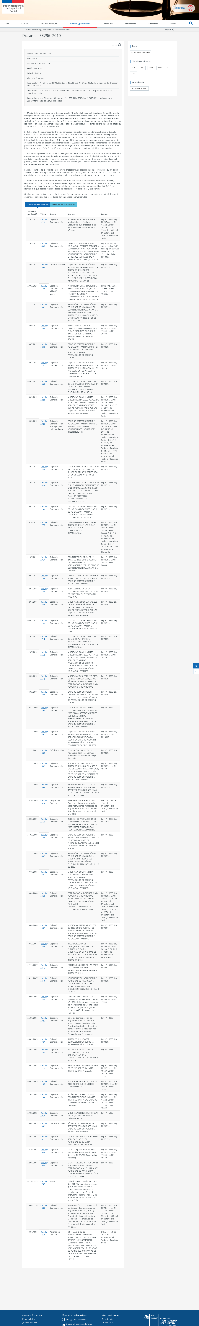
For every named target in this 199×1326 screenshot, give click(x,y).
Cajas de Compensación (140, 52)
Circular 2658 (44, 653)
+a (197, 666)
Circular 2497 (44, 854)
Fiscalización (108, 24)
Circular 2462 (44, 926)
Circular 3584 (44, 287)
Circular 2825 (44, 468)
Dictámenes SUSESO (62, 29)
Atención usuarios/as (49, 24)
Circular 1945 (44, 1151)
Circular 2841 (44, 364)
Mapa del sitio (28, 1319)
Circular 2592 (44, 764)
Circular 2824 (44, 484)
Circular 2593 (44, 786)
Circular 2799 (44, 508)
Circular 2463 (44, 894)
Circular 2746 (44, 590)
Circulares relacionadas (37, 204)
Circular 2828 (44, 422)
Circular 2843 (44, 345)
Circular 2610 (44, 677)
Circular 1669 (44, 1206)
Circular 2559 (44, 820)
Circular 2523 (44, 836)
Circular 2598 (44, 709)
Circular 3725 (44, 220)
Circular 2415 (44, 966)
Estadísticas (153, 24)
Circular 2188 (44, 1082)
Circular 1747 (44, 1182)
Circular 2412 (44, 979)
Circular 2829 (44, 398)
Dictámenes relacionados (63, 204)
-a (197, 672)
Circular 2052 (44, 1124)
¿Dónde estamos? (30, 1322)
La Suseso (24, 24)
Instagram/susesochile (76, 1319)
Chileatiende (107, 1319)
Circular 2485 (44, 873)
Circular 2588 (44, 751)
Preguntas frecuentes (32, 1315)
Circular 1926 (44, 1164)
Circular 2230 (44, 1051)
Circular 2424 (44, 945)
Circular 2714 (44, 637)
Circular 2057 (44, 1114)
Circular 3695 (44, 244)
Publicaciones (130, 24)
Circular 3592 (44, 266)
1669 (142, 67)
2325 (160, 67)
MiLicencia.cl (107, 1322)
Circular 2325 (44, 1019)
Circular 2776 (44, 523)
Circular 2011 (44, 1138)
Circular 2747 (44, 603)
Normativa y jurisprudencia (80, 24)
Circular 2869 (44, 327)
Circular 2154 (44, 1095)
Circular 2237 (44, 1040)
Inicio (28, 29)
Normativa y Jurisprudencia (42, 29)
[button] (191, 23)
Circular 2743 (44, 621)
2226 (151, 67)
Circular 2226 (44, 1067)
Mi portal (180, 8)
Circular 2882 (44, 305)
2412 (168, 67)
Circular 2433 (44, 693)
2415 (133, 67)
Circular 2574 (44, 802)
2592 (133, 73)
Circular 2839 (44, 382)
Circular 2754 (44, 577)
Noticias (173, 24)
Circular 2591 (44, 733)
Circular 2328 (44, 998)
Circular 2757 (44, 558)
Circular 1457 (44, 1233)
